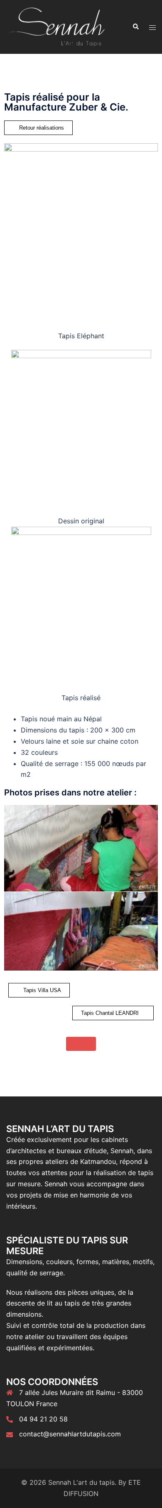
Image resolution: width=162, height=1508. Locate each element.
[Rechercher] (135, 27)
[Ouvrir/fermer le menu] (152, 27)
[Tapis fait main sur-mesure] (56, 26)
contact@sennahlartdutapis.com (70, 1434)
